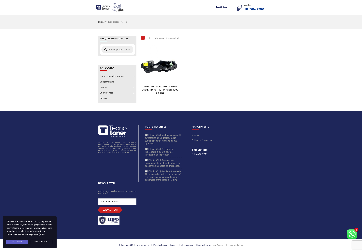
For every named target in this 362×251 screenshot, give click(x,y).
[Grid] (143, 38)
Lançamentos (107, 82)
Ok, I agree (17, 242)
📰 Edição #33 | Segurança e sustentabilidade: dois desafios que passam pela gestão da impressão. (162, 163)
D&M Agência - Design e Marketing (227, 245)
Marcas (103, 87)
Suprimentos (106, 93)
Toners (103, 98)
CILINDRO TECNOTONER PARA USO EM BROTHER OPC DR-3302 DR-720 (160, 89)
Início (100, 22)
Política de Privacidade (202, 140)
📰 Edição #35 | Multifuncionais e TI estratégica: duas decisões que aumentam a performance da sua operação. (163, 139)
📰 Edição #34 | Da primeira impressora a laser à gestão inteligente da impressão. (159, 152)
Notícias (221, 7)
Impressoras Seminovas (112, 76)
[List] (149, 38)
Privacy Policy (42, 242)
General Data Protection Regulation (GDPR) (26, 234)
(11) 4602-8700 (254, 8)
